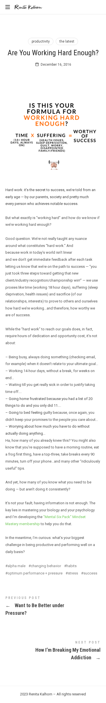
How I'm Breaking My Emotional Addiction (53, 651)
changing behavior (46, 566)
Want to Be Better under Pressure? (53, 607)
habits (71, 566)
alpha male (16, 566)
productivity (41, 41)
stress (73, 573)
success (90, 573)
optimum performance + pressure (35, 573)
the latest (66, 41)
